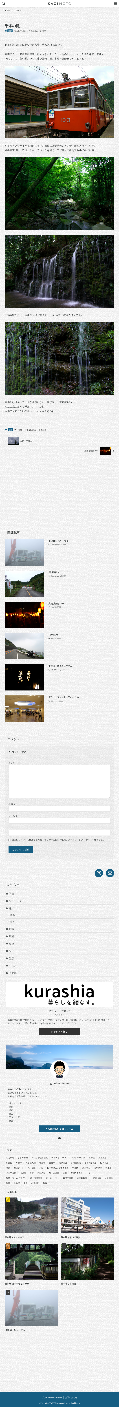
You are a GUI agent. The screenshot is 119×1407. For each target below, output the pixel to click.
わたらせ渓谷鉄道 (40, 1157)
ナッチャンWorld (59, 1157)
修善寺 (19, 1162)
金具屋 (17, 1183)
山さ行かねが (90, 1162)
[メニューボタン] (115, 3)
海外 (12, 921)
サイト (12, 827)
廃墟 (11, 936)
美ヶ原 (49, 1177)
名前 (12, 803)
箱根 (20, 429)
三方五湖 (102, 1157)
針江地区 (35, 1183)
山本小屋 (104, 1162)
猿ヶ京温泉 (54, 1172)
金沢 (26, 1183)
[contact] (59, 1138)
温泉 (11, 958)
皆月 (65, 1172)
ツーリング (15, 901)
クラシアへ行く (59, 1031)
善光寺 (42, 1162)
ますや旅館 (23, 1157)
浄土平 (109, 1167)
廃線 (8, 1167)
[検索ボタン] (3, 3)
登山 (11, 951)
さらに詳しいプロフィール (59, 1128)
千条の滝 (42, 429)
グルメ (13, 965)
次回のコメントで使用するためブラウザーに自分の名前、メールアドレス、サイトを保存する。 (58, 839)
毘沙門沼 (86, 1167)
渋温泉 (23, 1172)
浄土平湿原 (11, 1172)
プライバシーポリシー (52, 1397)
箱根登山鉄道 (30, 429)
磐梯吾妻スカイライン (81, 1172)
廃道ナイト (19, 1167)
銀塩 (45, 1183)
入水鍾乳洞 (31, 1162)
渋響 (32, 1172)
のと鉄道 (10, 1157)
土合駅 (52, 1162)
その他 (13, 973)
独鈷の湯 (41, 1172)
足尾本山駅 (96, 1177)
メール (13, 815)
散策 (10, 31)
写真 (11, 893)
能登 (57, 1177)
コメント (14, 762)
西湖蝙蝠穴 (82, 1177)
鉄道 (11, 943)
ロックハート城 (78, 1157)
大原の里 (63, 1162)
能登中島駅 (68, 1177)
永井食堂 (98, 1167)
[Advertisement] (59, 492)
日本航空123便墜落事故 (57, 1167)
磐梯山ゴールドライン (16, 1177)
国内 (12, 915)
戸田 (41, 1167)
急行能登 (32, 1167)
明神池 (75, 1167)
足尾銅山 (109, 1177)
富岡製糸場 (76, 1162)
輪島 (8, 1183)
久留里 (9, 1162)
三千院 (92, 1157)
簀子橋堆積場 (36, 1177)
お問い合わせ (71, 1397)
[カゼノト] (59, 3)
